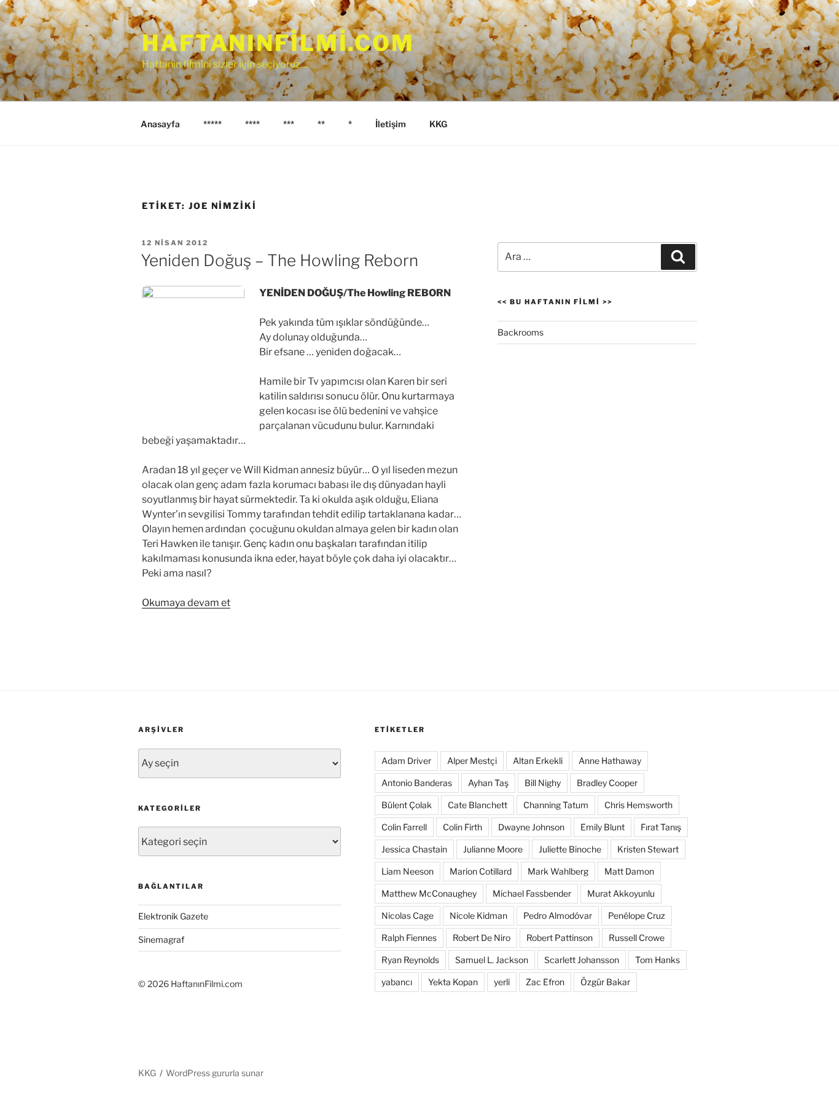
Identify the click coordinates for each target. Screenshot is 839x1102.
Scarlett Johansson (581, 959)
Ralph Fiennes (409, 937)
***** (212, 124)
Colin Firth (462, 827)
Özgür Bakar (605, 982)
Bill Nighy (543, 782)
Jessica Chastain (414, 849)
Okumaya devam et (186, 602)
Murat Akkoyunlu (621, 893)
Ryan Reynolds (410, 959)
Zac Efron (545, 982)
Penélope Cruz (636, 915)
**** (252, 124)
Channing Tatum (555, 805)
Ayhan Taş (488, 782)
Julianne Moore (493, 849)
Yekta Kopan (453, 982)
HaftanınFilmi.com (278, 43)
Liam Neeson (407, 871)
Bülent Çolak (406, 805)
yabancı (396, 982)
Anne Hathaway (610, 760)
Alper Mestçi (472, 760)
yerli (502, 982)
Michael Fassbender (532, 893)
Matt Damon (629, 871)
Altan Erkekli (538, 760)
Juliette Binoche (570, 849)
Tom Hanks (657, 959)
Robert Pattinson (559, 937)
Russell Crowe (637, 937)
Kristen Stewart (648, 849)
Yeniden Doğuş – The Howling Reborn (279, 260)
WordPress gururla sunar (214, 1073)
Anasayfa (160, 124)
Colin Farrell (404, 827)
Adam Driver (406, 760)
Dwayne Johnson (531, 827)
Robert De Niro (481, 937)
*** (288, 124)
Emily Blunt (602, 827)
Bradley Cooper (607, 782)
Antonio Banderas (416, 782)
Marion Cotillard (481, 871)
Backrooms (521, 332)
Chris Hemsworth (638, 805)
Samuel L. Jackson (491, 959)
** (321, 124)
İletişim (390, 124)
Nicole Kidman (478, 915)
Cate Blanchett (477, 805)
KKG (438, 124)
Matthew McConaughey (429, 893)
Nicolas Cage (407, 915)
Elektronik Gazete (173, 916)
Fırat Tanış (661, 827)
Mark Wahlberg (558, 871)
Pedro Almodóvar (557, 915)
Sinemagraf (161, 939)
